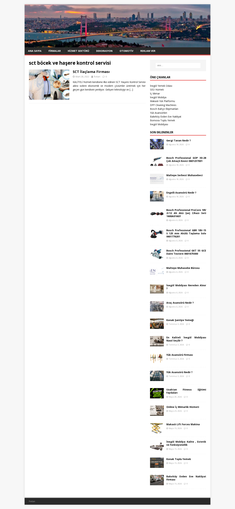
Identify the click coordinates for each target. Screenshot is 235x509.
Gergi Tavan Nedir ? (178, 140)
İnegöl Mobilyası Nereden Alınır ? (186, 287)
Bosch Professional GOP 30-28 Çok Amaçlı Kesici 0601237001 (186, 159)
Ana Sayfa (34, 50)
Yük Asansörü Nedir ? (179, 372)
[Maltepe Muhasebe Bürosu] (157, 274)
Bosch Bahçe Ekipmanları (164, 108)
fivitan (97, 76)
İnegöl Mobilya (158, 97)
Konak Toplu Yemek (178, 459)
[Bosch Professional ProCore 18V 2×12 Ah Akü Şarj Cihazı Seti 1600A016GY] (157, 216)
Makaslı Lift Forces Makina (183, 424)
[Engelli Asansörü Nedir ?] (157, 199)
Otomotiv (126, 50)
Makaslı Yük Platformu (162, 101)
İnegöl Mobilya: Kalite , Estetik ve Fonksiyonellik (186, 443)
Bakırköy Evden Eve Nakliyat (165, 116)
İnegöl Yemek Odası (161, 85)
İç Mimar (155, 93)
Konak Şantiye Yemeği (180, 320)
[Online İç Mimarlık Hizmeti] (157, 413)
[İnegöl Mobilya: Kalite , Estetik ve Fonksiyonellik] (157, 448)
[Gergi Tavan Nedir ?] (157, 147)
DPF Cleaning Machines (163, 105)
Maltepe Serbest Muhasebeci (184, 175)
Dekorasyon (104, 50)
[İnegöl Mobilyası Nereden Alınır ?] (157, 292)
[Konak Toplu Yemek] (157, 466)
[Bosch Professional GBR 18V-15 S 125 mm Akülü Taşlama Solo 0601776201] (157, 237)
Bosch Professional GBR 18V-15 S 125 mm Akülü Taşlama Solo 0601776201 (186, 233)
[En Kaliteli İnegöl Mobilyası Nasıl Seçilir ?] (157, 344)
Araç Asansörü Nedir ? (180, 302)
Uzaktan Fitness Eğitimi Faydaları (186, 391)
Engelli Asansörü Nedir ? (181, 192)
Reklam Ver (147, 50)
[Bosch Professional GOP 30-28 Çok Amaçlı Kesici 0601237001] (157, 164)
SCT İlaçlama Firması (91, 71)
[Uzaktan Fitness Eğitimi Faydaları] (157, 396)
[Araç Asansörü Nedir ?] (157, 309)
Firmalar (55, 50)
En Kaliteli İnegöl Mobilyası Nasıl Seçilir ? (186, 339)
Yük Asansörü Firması (179, 354)
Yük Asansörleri (158, 112)
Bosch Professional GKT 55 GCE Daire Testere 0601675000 (186, 252)
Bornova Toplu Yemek (162, 120)
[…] (131, 89)
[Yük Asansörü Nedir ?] (157, 379)
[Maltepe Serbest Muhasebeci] (157, 182)
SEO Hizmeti (157, 89)
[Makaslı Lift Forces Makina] (157, 431)
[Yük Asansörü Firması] (157, 361)
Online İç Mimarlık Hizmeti (182, 407)
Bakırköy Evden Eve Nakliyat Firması (186, 478)
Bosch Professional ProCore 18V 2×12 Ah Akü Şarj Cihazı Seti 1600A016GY (186, 213)
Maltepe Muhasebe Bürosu (183, 268)
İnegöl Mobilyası (159, 124)
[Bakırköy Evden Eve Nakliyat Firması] (157, 483)
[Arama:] (178, 65)
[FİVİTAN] (117, 45)
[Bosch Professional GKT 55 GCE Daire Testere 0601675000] (157, 257)
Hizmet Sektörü (78, 50)
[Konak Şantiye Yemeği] (157, 327)
